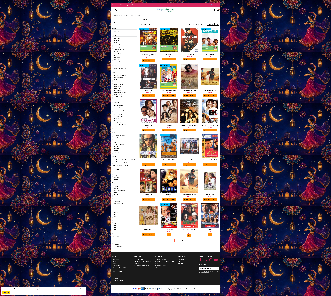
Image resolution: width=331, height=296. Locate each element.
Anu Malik (117, 107)
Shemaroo (117, 199)
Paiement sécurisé (161, 265)
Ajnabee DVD (210, 229)
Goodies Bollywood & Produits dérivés (121, 268)
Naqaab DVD (148, 125)
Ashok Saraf (118, 97)
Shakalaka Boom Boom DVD (189, 125)
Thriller (116, 153)
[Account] (214, 10)
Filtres (144, 24)
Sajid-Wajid (117, 122)
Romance (117, 148)
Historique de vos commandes (143, 261)
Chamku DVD (148, 194)
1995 (116, 210)
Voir (169, 234)
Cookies (158, 268)
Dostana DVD (210, 54)
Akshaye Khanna (119, 84)
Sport (116, 150)
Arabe (116, 42)
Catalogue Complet (118, 280)
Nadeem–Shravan (119, 114)
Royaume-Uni (118, 179)
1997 (116, 212)
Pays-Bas (117, 177)
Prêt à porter (116, 265)
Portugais (117, 55)
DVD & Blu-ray (117, 259)
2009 (116, 223)
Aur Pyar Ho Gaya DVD (210, 160)
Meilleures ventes (117, 276)
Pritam (116, 118)
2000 (116, 214)
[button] (113, 10)
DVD (116, 24)
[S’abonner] (217, 268)
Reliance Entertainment (120, 197)
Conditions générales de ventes (165, 261)
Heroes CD (189, 160)
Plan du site (115, 5)
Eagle (116, 188)
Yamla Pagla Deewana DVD (169, 90)
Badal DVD (169, 194)
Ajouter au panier (149, 60)
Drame (116, 142)
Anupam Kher (118, 90)
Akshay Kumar (118, 86)
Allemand (117, 38)
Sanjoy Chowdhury (119, 127)
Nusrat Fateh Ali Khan (120, 116)
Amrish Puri (117, 88)
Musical (116, 146)
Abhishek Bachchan (120, 75)
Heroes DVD (148, 90)
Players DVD (169, 54)
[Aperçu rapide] (156, 30)
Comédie (117, 138)
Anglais (117, 40)
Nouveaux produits (118, 271)
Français (117, 47)
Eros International (119, 190)
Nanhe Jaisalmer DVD (189, 90)
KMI (115, 192)
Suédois (117, 57)
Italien (116, 51)
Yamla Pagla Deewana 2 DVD (148, 54)
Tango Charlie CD (148, 229)
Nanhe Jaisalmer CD (210, 90)
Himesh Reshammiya (120, 110)
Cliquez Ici (82, 289)
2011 (116, 225)
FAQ (179, 261)
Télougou (117, 62)
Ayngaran (117, 186)
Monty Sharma (118, 112)
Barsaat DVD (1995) (169, 160)
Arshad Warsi (118, 94)
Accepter (6, 292)
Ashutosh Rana (118, 99)
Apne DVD (169, 125)
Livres (114, 263)
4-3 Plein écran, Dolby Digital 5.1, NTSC (124, 162)
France (116, 173)
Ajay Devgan (118, 80)
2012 (116, 227)
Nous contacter (182, 259)
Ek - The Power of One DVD (210, 125)
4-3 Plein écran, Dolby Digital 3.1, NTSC (124, 160)
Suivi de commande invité (141, 265)
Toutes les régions (120, 68)
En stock (117, 244)
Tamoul (116, 59)
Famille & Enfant (119, 144)
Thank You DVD (189, 54)
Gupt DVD (148, 160)
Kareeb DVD (210, 194)
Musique (115, 261)
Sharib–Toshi (118, 129)
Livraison (158, 263)
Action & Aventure (119, 135)
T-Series (117, 201)
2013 (116, 229)
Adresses (137, 263)
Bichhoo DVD (169, 229)
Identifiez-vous (138, 259)
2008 (116, 221)
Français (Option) (119, 49)
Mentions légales (161, 259)
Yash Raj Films (118, 203)
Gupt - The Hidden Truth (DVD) (189, 230)
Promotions (116, 274)
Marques (115, 278)
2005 (116, 217)
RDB (115, 120)
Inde (116, 175)
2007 (116, 219)
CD (115, 22)
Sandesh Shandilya (120, 125)
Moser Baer (117, 195)
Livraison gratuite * (127, 5)
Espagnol (117, 45)
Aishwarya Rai (118, 77)
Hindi (116, 31)
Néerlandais (118, 53)
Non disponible (118, 246)
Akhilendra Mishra (119, 82)
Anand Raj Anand (119, 105)
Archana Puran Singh (120, 92)
